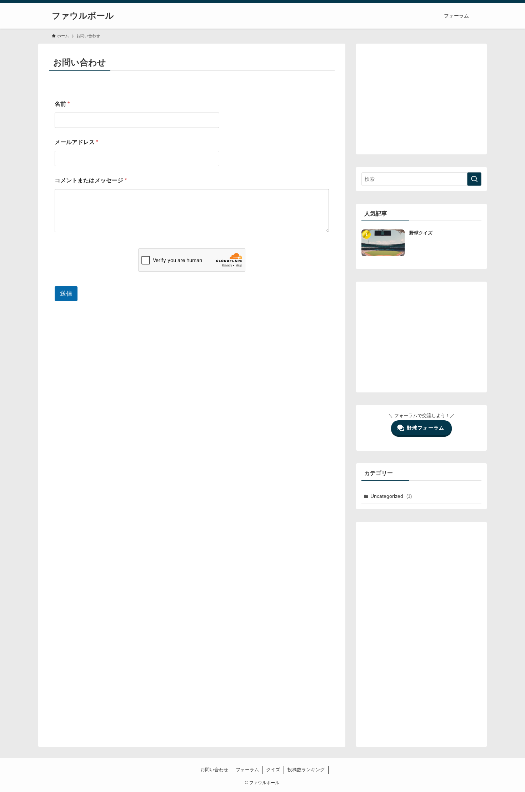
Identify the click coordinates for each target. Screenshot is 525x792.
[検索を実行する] (474, 179)
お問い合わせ (214, 769)
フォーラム (247, 769)
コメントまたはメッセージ (91, 180)
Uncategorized (391, 496)
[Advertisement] (421, 99)
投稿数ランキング (306, 769)
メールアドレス (76, 142)
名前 (62, 104)
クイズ (273, 769)
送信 (66, 293)
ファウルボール (83, 15)
